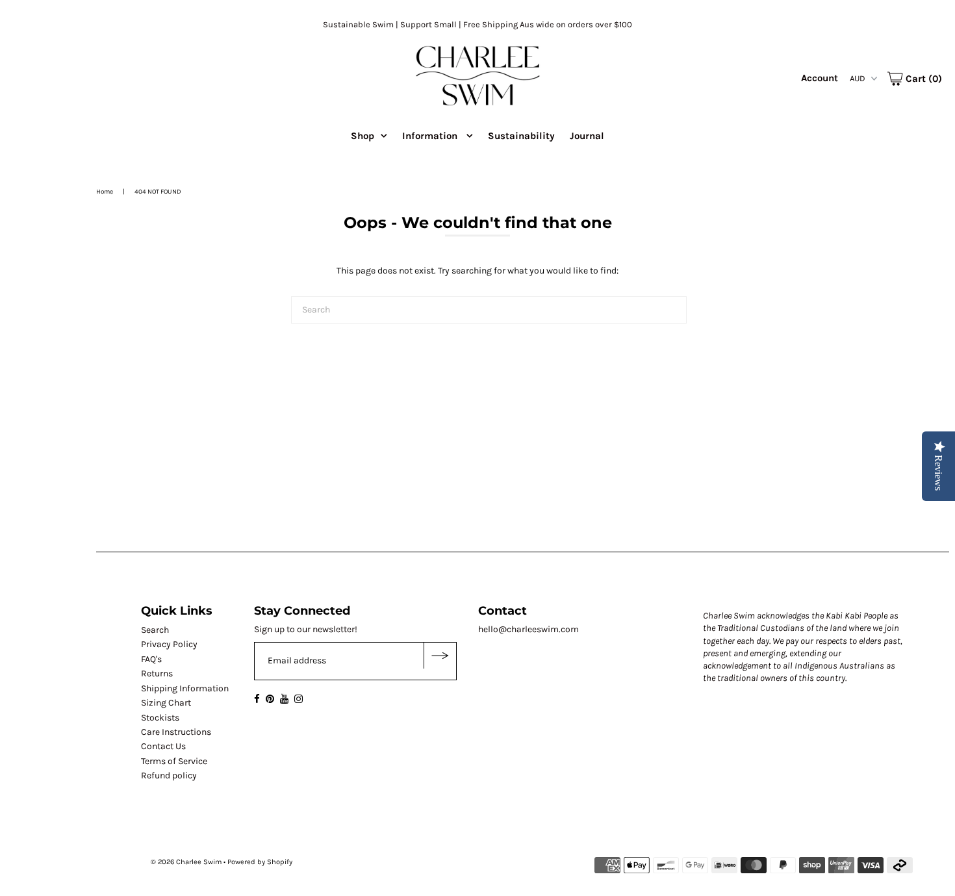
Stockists (160, 717)
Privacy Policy (169, 644)
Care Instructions (176, 731)
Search (155, 629)
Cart (922, 78)
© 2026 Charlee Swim (186, 862)
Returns (157, 673)
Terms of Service (174, 761)
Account (819, 78)
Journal (587, 136)
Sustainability (521, 136)
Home (104, 192)
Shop (362, 136)
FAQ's (151, 659)
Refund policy (169, 775)
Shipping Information (185, 688)
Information (431, 136)
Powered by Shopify (259, 862)
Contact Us (163, 746)
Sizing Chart (166, 702)
